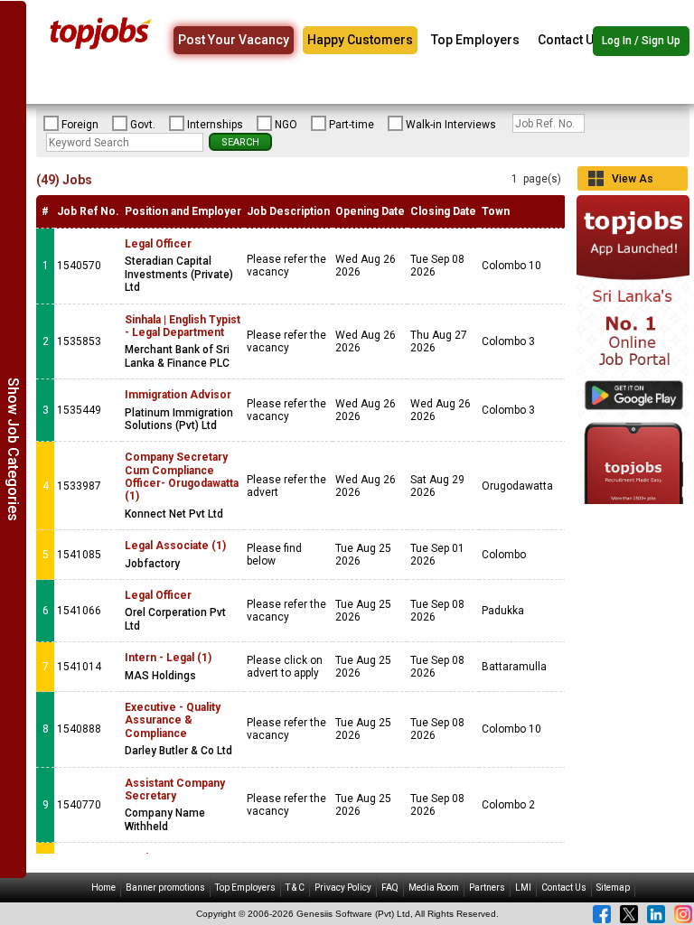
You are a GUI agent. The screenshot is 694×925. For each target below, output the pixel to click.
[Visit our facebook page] (602, 914)
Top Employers (475, 40)
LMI (523, 887)
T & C (295, 887)
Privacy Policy (342, 887)
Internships (215, 124)
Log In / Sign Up (641, 40)
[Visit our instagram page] (683, 914)
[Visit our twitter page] (629, 914)
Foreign (79, 124)
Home (103, 887)
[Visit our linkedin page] (656, 914)
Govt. (142, 124)
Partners (487, 887)
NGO (286, 124)
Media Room (433, 887)
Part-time (351, 124)
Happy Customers (360, 40)
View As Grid (632, 182)
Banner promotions (165, 887)
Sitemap (613, 887)
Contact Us (569, 40)
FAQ (390, 887)
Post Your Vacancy (233, 40)
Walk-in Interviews (451, 124)
